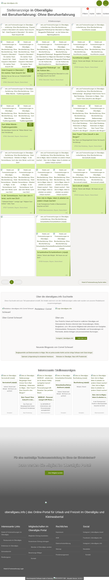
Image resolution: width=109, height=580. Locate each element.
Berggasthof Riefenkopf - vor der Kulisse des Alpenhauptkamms (48, 69)
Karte (92, 14)
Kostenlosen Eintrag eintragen (39, 541)
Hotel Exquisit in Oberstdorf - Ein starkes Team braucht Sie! (14, 71)
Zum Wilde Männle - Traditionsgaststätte (10, 125)
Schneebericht (6, 551)
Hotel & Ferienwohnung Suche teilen (93, 282)
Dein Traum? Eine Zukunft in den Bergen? (86, 135)
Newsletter (86, 549)
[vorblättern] (29, 32)
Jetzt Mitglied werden (55, 473)
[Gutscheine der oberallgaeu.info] (18, 275)
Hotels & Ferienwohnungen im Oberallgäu (11, 533)
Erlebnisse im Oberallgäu (9, 546)
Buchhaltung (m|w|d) (81, 382)
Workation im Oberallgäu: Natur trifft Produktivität (71, 356)
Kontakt (33, 558)
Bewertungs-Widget (35, 553)
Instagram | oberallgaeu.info (64, 338)
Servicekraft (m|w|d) (81, 186)
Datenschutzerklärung (63, 543)
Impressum (59, 532)
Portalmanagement (62, 555)
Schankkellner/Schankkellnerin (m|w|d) (52, 252)
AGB (57, 538)
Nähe (98, 14)
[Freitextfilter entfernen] (99, 3)
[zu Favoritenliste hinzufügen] (3, 26)
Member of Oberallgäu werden (41, 547)
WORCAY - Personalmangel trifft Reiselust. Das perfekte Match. (45, 399)
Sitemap (58, 549)
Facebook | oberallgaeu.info (92, 538)
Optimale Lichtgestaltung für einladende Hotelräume (37, 356)
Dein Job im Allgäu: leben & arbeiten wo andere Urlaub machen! (53, 199)
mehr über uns (81, 338)
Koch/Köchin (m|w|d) (81, 58)
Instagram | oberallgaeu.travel (93, 532)
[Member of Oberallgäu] (104, 372)
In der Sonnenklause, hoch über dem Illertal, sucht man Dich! (17, 197)
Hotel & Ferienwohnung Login (13, 569)
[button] (5, 282)
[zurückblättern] (6, 32)
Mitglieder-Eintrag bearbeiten (38, 536)
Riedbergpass (6, 557)
